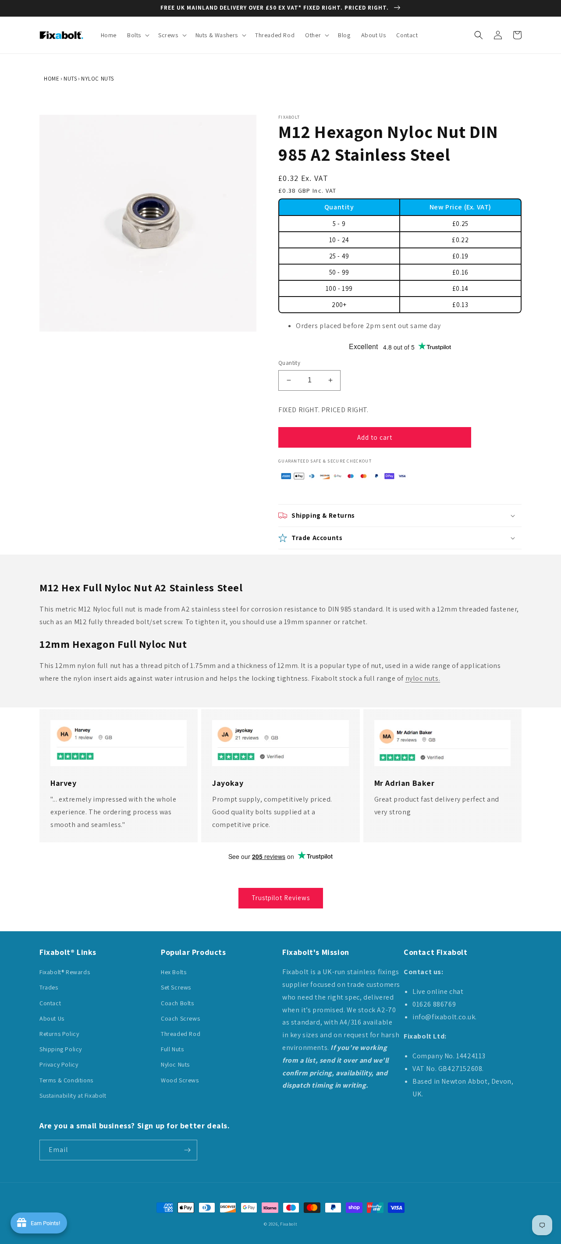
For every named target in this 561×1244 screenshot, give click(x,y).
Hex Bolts (173, 972)
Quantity (289, 363)
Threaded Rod (180, 1034)
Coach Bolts (177, 1003)
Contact (50, 1003)
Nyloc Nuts (97, 78)
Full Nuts (172, 1049)
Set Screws (176, 987)
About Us (51, 1018)
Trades (48, 987)
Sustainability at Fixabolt (73, 1095)
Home (51, 78)
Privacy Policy (58, 1064)
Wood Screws (180, 1080)
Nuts (70, 78)
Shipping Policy (60, 1049)
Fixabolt (288, 1224)
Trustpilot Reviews (281, 898)
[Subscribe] (187, 1150)
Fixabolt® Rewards (64, 972)
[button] (137, 35)
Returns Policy (59, 1034)
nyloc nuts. (422, 678)
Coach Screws (180, 1018)
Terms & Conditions (66, 1080)
